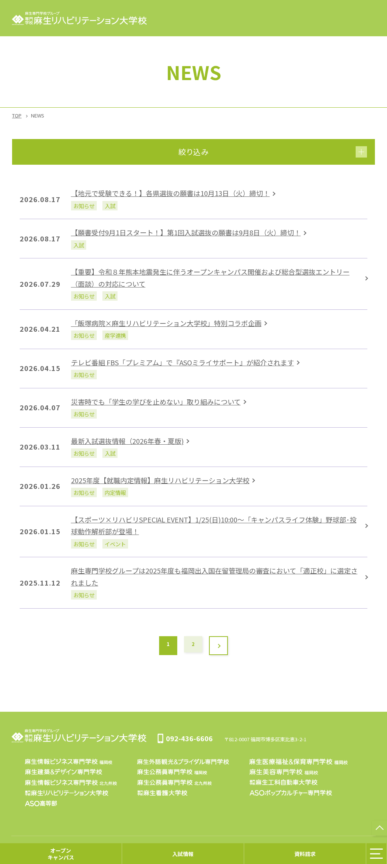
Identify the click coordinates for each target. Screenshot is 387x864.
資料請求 (305, 853)
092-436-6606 (189, 738)
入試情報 (183, 853)
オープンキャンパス (61, 853)
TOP (17, 115)
